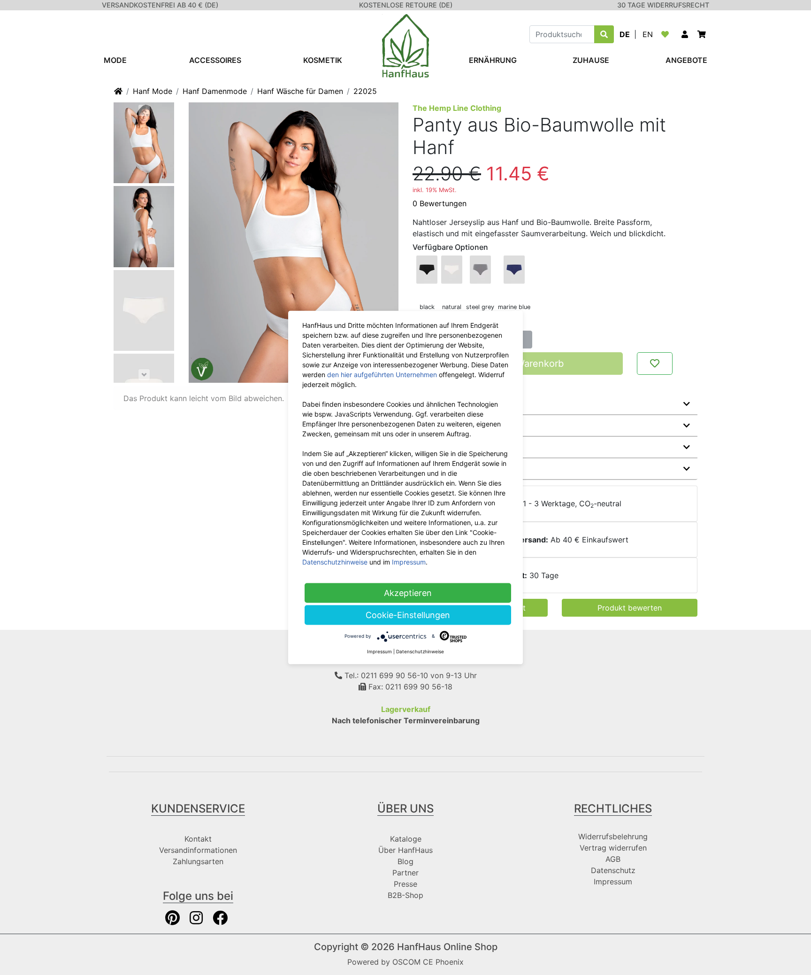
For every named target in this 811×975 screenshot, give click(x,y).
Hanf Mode (152, 91)
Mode (115, 60)
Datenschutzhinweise (334, 562)
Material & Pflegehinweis (465, 425)
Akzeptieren (408, 593)
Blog (405, 861)
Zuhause (591, 60)
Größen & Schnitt (451, 447)
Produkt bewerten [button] (629, 607)
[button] (684, 34)
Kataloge (405, 838)
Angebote (686, 60)
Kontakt (198, 838)
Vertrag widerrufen (613, 847)
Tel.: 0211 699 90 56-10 (385, 675)
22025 (365, 91)
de (625, 34)
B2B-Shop (405, 895)
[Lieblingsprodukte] (667, 34)
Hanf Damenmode (215, 91)
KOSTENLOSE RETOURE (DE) (405, 5)
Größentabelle (446, 468)
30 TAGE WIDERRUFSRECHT (663, 5)
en (647, 34)
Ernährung (493, 60)
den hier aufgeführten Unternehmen (382, 375)
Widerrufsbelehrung (613, 836)
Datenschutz (613, 870)
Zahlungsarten (198, 861)
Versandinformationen (198, 850)
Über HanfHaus (405, 850)
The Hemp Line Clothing (457, 108)
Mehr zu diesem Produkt (465, 404)
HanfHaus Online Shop (447, 946)
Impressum (613, 881)
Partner (405, 872)
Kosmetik (322, 60)
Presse (405, 884)
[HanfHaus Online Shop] (405, 45)
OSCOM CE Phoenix (428, 962)
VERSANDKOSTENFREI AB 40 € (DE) (160, 5)
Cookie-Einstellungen (408, 615)
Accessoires (215, 60)
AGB (612, 859)
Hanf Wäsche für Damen (300, 91)
